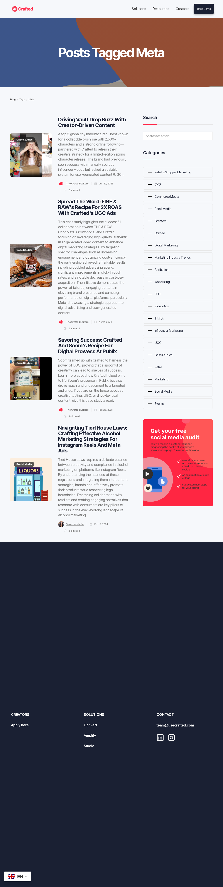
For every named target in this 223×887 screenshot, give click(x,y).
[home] (22, 9)
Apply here (20, 725)
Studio (89, 746)
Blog (13, 99)
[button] (139, 9)
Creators (182, 9)
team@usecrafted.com (175, 725)
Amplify (90, 735)
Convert (90, 725)
